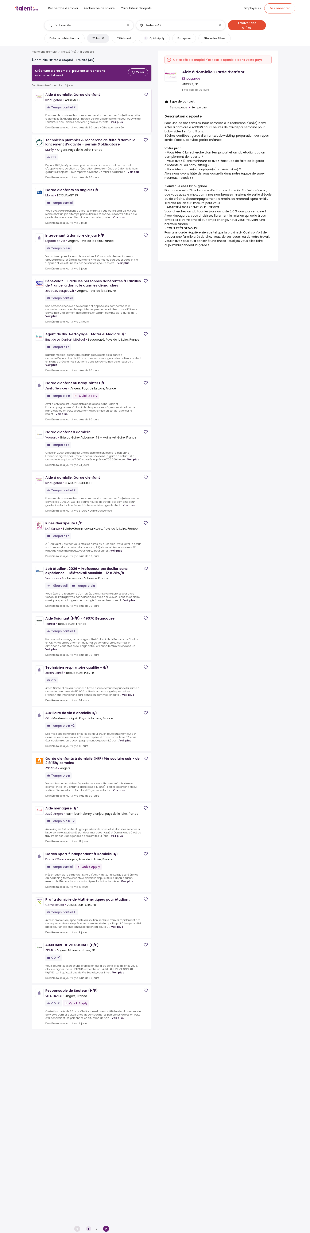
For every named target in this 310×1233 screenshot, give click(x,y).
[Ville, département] (177, 25)
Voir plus (117, 122)
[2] (106, 1229)
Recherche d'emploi (44, 52)
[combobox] (89, 25)
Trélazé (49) (68, 52)
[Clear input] (128, 25)
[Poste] (85, 25)
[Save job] (146, 94)
